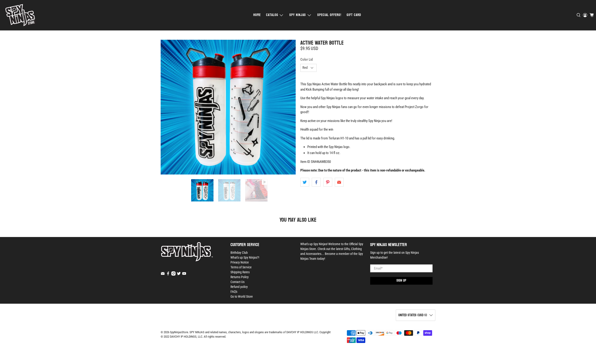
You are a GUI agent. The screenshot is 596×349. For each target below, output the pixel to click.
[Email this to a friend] (339, 182)
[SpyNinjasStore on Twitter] (179, 274)
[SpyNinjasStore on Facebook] (168, 274)
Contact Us (237, 282)
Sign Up (401, 280)
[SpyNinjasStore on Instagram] (173, 274)
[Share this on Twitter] (304, 182)
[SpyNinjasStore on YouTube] (184, 274)
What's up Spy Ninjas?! (244, 257)
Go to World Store (241, 296)
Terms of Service (241, 267)
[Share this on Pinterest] (327, 182)
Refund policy (239, 287)
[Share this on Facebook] (316, 182)
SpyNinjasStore (179, 332)
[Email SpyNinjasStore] (163, 274)
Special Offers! (329, 15)
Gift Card (354, 15)
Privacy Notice (239, 262)
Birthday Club (239, 252)
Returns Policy (239, 277)
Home (257, 15)
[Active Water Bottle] (228, 107)
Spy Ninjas (297, 15)
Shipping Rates (240, 272)
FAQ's (233, 291)
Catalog (272, 15)
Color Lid (306, 59)
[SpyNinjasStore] (20, 15)
